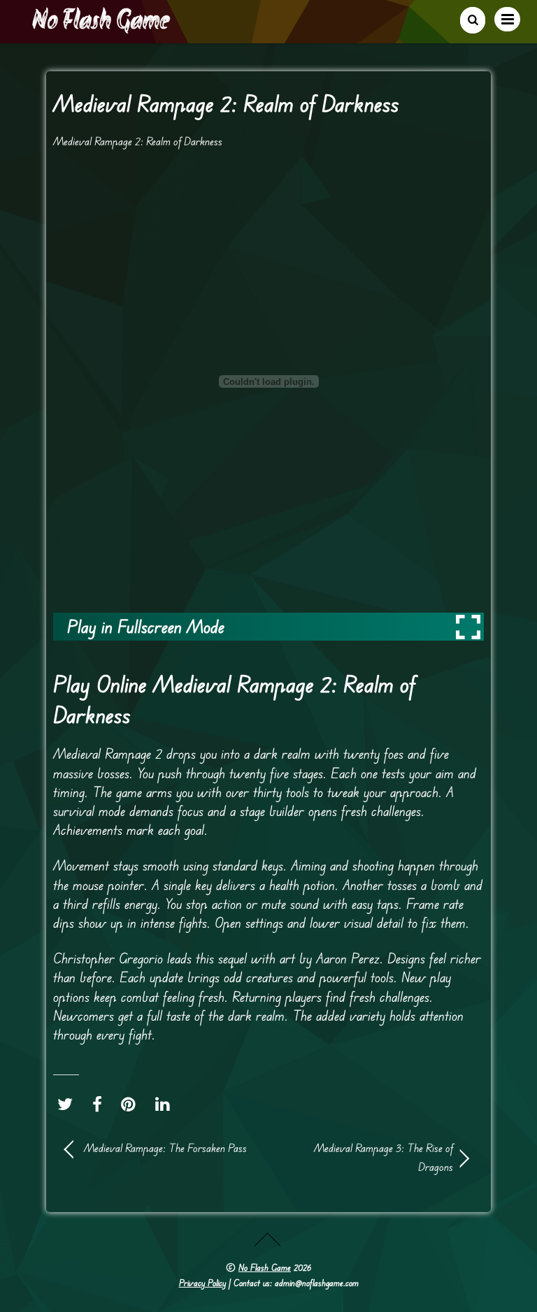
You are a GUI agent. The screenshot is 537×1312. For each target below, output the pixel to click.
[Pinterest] (132, 1104)
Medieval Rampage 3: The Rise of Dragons (366, 1157)
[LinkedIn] (166, 1104)
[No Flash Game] (102, 28)
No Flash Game (264, 1267)
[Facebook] (100, 1104)
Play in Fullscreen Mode (145, 626)
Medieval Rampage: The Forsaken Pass (165, 1148)
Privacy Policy (202, 1282)
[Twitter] (68, 1104)
